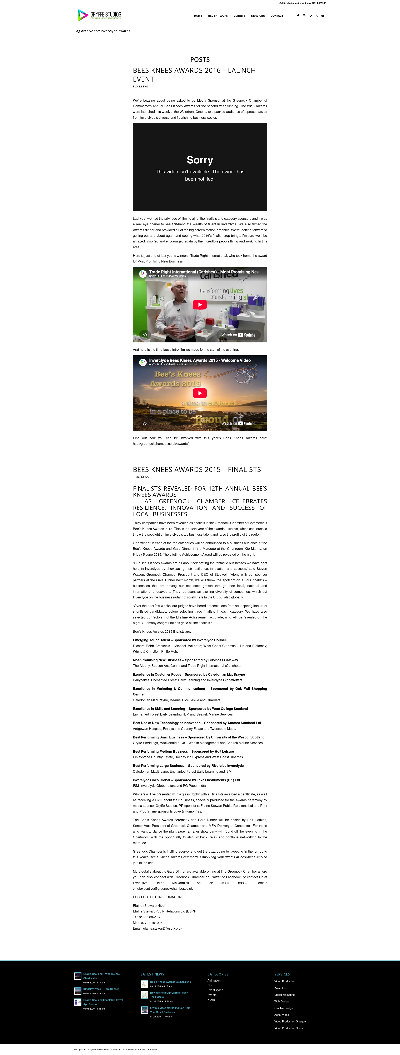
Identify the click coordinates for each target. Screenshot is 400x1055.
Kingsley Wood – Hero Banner (101, 989)
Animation (214, 980)
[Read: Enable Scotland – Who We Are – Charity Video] (77, 976)
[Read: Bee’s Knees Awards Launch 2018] (144, 984)
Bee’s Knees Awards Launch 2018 (170, 982)
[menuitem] (198, 15)
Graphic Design (283, 1008)
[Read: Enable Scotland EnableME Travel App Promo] (77, 1002)
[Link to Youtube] (323, 15)
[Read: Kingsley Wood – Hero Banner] (77, 991)
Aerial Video (281, 1015)
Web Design (281, 1001)
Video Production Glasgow (290, 1021)
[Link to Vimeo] (310, 15)
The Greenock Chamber (239, 871)
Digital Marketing (284, 995)
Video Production (284, 981)
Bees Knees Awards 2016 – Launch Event (194, 74)
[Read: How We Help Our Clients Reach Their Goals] (144, 995)
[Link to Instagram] (304, 15)
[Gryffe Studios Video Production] (99, 15)
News (145, 86)
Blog (136, 86)
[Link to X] (317, 15)
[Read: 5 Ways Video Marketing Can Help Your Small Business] (144, 1010)
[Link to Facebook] (298, 15)
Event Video (215, 990)
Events (212, 995)
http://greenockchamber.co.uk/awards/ (161, 443)
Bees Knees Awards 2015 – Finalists (197, 469)
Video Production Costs (288, 1028)
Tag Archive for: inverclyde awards (102, 31)
